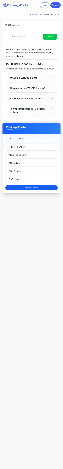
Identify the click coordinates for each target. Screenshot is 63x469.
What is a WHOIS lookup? (24, 77)
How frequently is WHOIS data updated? (27, 110)
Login (44, 5)
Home (33, 14)
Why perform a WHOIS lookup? (27, 88)
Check (50, 36)
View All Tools (31, 187)
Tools (40, 14)
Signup (55, 5)
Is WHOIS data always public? (27, 98)
